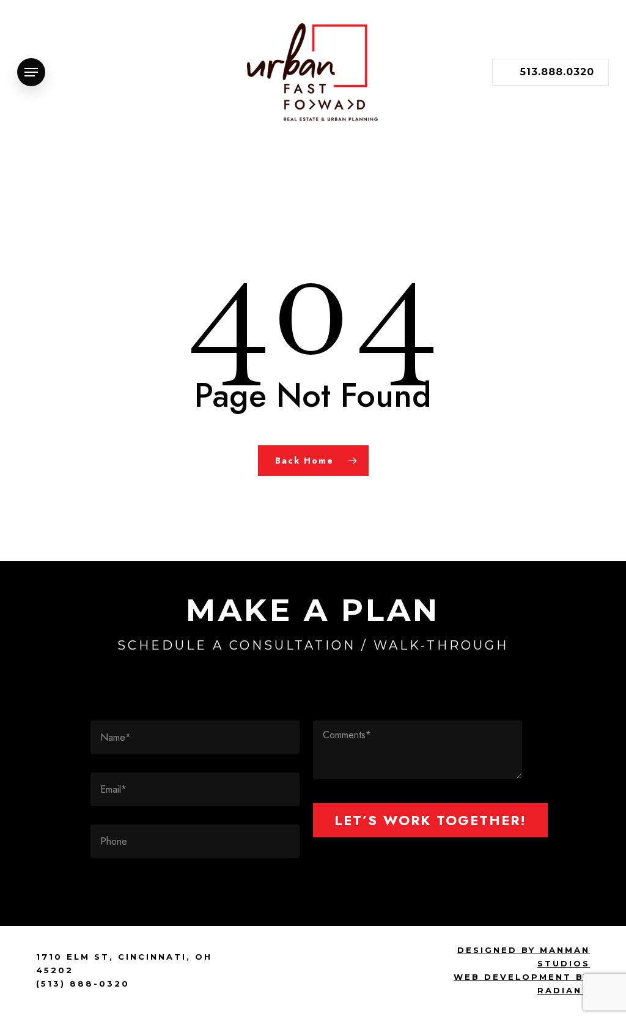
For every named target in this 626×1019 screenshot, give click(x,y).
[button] (31, 72)
